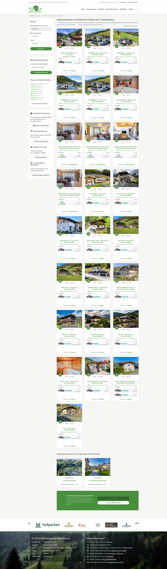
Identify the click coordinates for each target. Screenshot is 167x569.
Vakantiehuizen (92, 9)
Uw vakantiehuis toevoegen (117, 550)
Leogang (33, 89)
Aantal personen (36, 33)
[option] (35, 525)
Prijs (32, 40)
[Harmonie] (69, 272)
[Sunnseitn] (125, 225)
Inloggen (123, 2)
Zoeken (41, 48)
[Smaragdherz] (69, 225)
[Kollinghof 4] (97, 84)
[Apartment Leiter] (97, 225)
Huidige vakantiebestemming (39, 64)
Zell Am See (33, 91)
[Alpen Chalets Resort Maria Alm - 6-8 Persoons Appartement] (97, 131)
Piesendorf (33, 93)
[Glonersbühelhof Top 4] (125, 272)
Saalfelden (33, 99)
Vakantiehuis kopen (111, 9)
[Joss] (69, 413)
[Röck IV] (69, 319)
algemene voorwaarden (116, 553)
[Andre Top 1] (69, 366)
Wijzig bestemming (41, 72)
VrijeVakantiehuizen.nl (34, 16)
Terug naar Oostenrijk (40, 103)
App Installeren (42, 157)
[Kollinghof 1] (125, 37)
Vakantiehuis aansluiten (42, 175)
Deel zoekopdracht (41, 141)
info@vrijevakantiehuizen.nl (51, 550)
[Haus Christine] (125, 84)
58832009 (46, 553)
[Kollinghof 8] (69, 84)
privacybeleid (109, 556)
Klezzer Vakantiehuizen (109, 559)
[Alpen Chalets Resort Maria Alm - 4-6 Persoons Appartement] (69, 131)
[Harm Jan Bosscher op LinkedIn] (56, 545)
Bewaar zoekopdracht (42, 125)
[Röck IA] (125, 319)
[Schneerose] (125, 178)
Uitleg (131, 9)
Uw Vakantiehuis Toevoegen (108, 2)
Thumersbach (34, 88)
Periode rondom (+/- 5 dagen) (39, 25)
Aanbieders (123, 9)
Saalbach (33, 86)
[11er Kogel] (97, 178)
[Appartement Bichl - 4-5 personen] (69, 37)
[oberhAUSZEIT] (97, 272)
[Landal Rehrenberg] (69, 467)
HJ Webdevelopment (49, 542)
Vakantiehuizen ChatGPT (116, 562)
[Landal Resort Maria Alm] (97, 467)
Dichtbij (101, 9)
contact (110, 542)
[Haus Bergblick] (97, 366)
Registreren (133, 2)
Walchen (33, 95)
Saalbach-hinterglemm (37, 84)
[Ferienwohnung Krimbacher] (125, 366)
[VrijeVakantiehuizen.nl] (39, 9)
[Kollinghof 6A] (97, 37)
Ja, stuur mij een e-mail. (113, 502)
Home (83, 9)
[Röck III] (97, 319)
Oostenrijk (44, 16)
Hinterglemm (34, 97)
